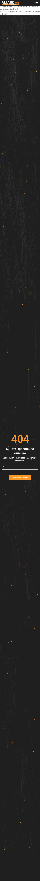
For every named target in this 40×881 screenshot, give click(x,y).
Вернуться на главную (20, 477)
